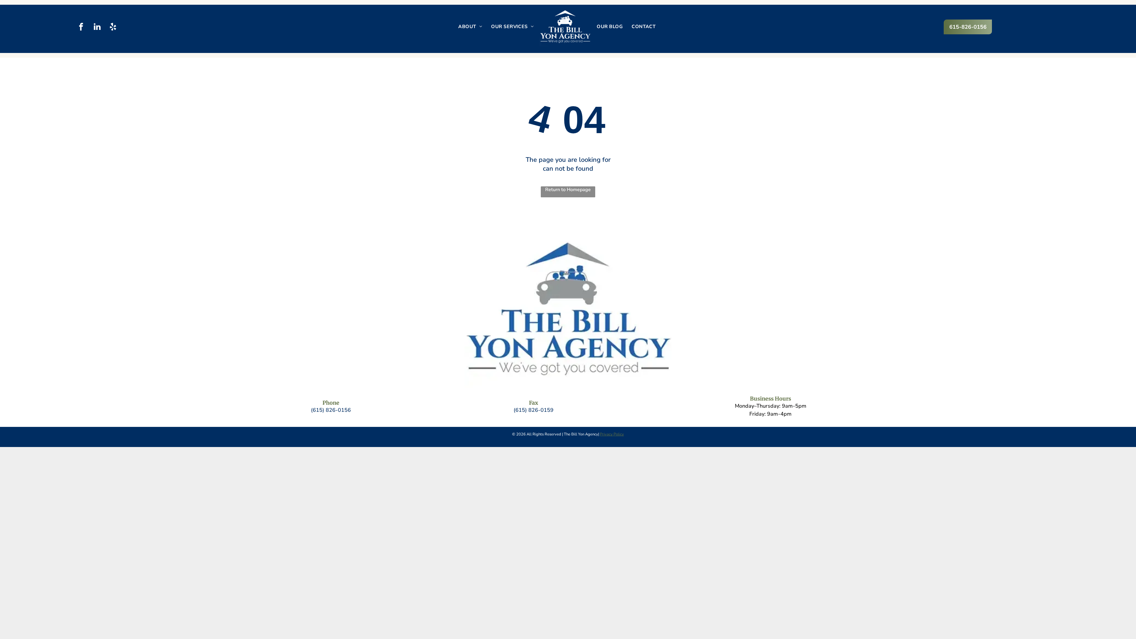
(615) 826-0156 (331, 410)
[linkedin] (97, 27)
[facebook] (81, 27)
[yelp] (113, 27)
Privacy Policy (612, 434)
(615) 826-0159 (534, 410)
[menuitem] (470, 27)
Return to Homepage (568, 189)
